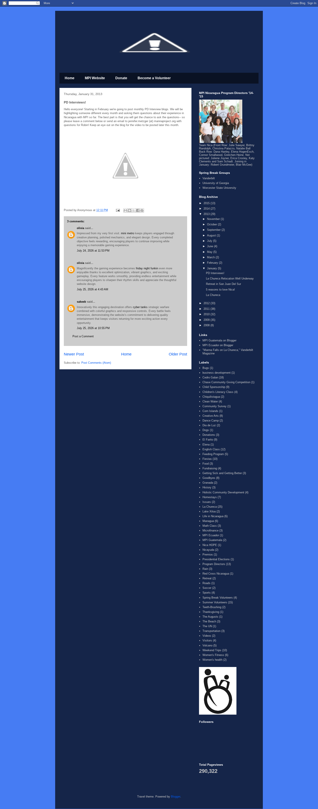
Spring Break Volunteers (217, 597)
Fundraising (209, 468)
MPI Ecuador (210, 535)
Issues (206, 502)
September (214, 229)
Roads (206, 583)
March (211, 257)
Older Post (178, 354)
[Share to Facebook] (138, 210)
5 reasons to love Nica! (220, 289)
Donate (121, 78)
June (210, 246)
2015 (207, 203)
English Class (211, 449)
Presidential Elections (216, 559)
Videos (206, 635)
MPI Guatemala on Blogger (219, 340)
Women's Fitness (213, 655)
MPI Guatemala (212, 540)
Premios (207, 554)
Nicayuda (208, 549)
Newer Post (74, 354)
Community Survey (214, 406)
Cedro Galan (210, 377)
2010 (207, 314)
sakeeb (81, 301)
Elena (206, 444)
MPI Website (95, 78)
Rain (205, 568)
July (210, 240)
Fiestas (207, 458)
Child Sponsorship (213, 387)
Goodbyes (208, 478)
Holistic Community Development (223, 492)
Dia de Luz (209, 425)
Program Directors (213, 564)
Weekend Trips (211, 650)
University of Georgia (215, 183)
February (213, 262)
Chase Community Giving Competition (226, 382)
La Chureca (213, 295)
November (214, 219)
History (206, 487)
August (212, 235)
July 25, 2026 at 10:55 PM (93, 328)
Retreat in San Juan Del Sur (223, 284)
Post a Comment (83, 336)
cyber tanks (140, 307)
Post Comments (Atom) (96, 362)
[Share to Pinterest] (142, 210)
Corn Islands (210, 411)
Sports (206, 592)
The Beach (209, 621)
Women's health (212, 659)
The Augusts (210, 616)
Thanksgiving (210, 612)
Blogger (175, 796)
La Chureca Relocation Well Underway (230, 278)
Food (205, 463)
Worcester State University (219, 187)
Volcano (207, 645)
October (212, 224)
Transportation (211, 631)
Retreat (207, 578)
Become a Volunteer (154, 78)
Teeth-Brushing (211, 607)
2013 (207, 214)
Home (69, 78)
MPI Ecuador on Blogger (217, 345)
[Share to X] (134, 210)
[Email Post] (117, 210)
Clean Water (210, 401)
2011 (207, 308)
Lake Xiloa (209, 511)
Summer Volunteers (214, 602)
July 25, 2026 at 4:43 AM (92, 289)
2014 (207, 208)
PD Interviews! (215, 273)
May (210, 252)
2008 (207, 325)
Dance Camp (210, 420)
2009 (207, 319)
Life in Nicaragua (212, 516)
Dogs (205, 430)
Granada (207, 482)
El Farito (207, 439)
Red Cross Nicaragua (215, 573)
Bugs (205, 368)
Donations (208, 434)
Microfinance (210, 530)
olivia (80, 228)
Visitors (207, 640)
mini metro (127, 233)
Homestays (209, 497)
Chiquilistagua (211, 396)
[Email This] (125, 210)
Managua (208, 521)
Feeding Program (213, 454)
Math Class (209, 525)
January (212, 268)
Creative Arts (210, 415)
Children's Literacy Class (217, 392)
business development (216, 372)
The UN (207, 626)
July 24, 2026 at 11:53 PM (93, 250)
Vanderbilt (208, 178)
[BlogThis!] (129, 210)
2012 (207, 303)
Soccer (206, 587)
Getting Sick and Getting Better (222, 473)
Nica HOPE (209, 545)
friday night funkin (147, 268)
